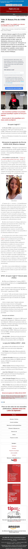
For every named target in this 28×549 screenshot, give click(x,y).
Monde (7, 395)
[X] (4, 402)
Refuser (20, 5)
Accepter (15, 5)
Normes (7, 398)
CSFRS (22, 397)
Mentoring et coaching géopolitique (14, 425)
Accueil (17, 16)
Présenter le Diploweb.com (14, 428)
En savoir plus (9, 4)
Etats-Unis (23, 395)
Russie (19, 395)
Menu (14, 14)
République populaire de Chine (7, 397)
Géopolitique (17, 397)
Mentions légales (14, 540)
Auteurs (14, 434)
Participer (14, 448)
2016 (14, 398)
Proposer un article (14, 437)
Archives (14, 455)
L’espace (3, 239)
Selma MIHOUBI (4, 25)
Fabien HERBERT (13, 24)
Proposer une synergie (14, 450)
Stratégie (3, 398)
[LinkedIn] (2, 402)
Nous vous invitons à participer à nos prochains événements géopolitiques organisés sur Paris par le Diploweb (13, 113)
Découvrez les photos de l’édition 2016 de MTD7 (14, 393)
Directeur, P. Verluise (14, 419)
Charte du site (14, 431)
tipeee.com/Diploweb (16, 521)
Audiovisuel (22, 16)
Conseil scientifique (14, 422)
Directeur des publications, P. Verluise (8, 542)
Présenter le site (18, 543)
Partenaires (14, 446)
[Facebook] (1, 402)
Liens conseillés (14, 452)
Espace (10, 398)
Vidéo (26, 16)
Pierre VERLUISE (21, 24)
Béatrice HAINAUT (6, 24)
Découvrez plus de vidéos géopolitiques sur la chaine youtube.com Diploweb (12, 119)
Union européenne (13, 395)
